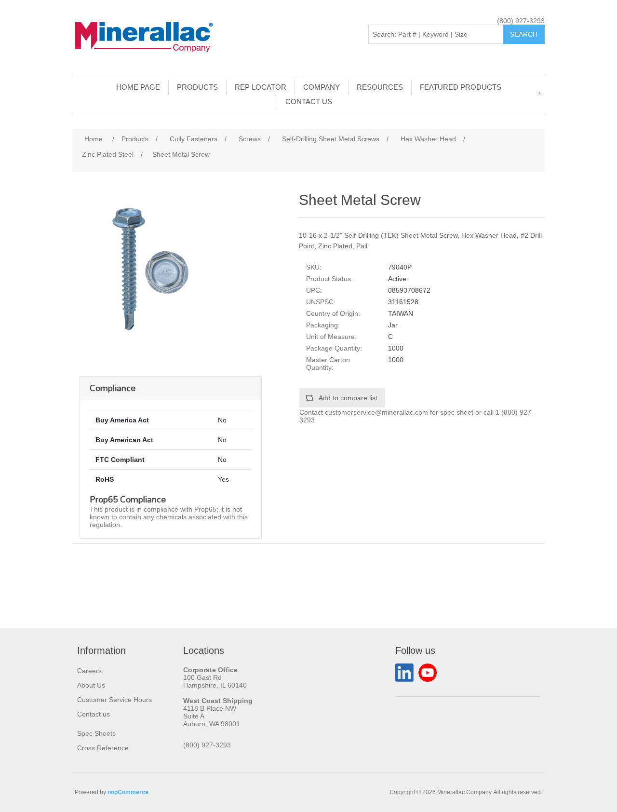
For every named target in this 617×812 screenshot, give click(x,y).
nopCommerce (127, 792)
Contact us (308, 101)
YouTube (427, 672)
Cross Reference (103, 748)
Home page (138, 87)
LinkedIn (404, 672)
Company (321, 87)
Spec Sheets (96, 733)
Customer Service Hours (114, 700)
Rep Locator (260, 87)
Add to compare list (348, 398)
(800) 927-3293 (521, 21)
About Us (91, 685)
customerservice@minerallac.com (376, 412)
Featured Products (460, 87)
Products (197, 87)
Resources (380, 87)
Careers (89, 671)
